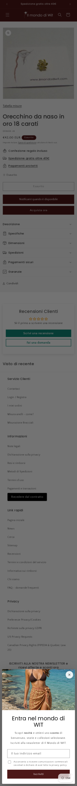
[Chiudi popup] (69, 675)
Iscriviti (38, 774)
